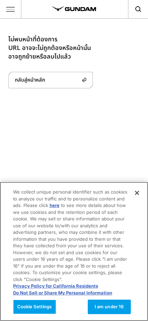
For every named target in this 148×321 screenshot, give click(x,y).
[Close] (137, 192)
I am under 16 (109, 306)
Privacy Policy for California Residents (55, 286)
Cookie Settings (34, 306)
